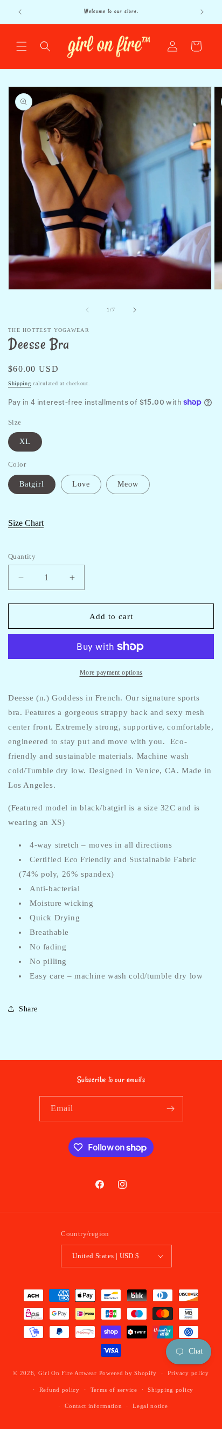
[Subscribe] (171, 1108)
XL (25, 442)
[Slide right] (135, 310)
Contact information (93, 1406)
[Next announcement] (202, 12)
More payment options (111, 672)
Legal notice (150, 1406)
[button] (21, 46)
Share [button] (28, 1009)
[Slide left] (87, 310)
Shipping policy (170, 1389)
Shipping (19, 383)
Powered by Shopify (128, 1373)
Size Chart (26, 523)
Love (81, 484)
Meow (127, 484)
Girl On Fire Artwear (67, 1373)
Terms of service (114, 1389)
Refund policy (59, 1389)
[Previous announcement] (20, 12)
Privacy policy (188, 1373)
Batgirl (31, 484)
